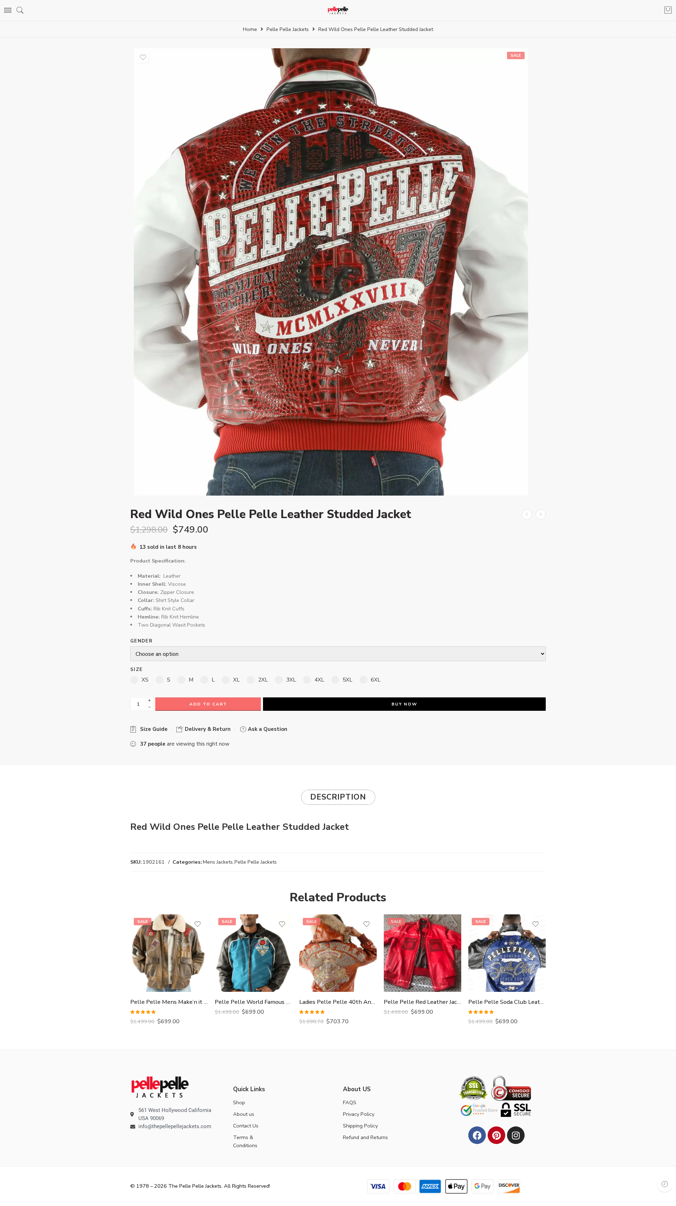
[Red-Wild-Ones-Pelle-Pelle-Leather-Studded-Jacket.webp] (331, 271)
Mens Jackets (218, 861)
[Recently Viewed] (664, 1184)
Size (136, 669)
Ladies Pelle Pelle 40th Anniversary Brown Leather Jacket (338, 1002)
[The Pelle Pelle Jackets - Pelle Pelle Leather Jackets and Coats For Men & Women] (338, 10)
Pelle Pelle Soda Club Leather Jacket (507, 1002)
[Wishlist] (143, 57)
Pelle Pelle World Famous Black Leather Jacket (253, 1002)
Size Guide (152, 729)
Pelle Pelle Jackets (288, 29)
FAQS (349, 1102)
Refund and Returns (365, 1137)
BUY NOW (404, 704)
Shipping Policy (360, 1125)
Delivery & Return (207, 729)
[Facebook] (477, 1135)
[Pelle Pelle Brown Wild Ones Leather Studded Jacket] (527, 514)
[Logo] (160, 1086)
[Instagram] (516, 1135)
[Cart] (668, 10)
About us (243, 1114)
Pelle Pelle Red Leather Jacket (422, 1002)
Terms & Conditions (245, 1141)
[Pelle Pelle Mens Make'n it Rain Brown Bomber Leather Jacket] (169, 953)
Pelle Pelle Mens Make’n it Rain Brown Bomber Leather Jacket (169, 1002)
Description (338, 797)
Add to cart (208, 704)
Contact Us (245, 1125)
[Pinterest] (496, 1135)
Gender (141, 641)
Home (250, 29)
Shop (239, 1102)
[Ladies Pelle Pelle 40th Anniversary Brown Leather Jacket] (338, 953)
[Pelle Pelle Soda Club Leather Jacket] (507, 953)
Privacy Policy (358, 1114)
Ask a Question (266, 729)
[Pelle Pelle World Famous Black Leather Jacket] (253, 953)
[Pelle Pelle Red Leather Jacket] (422, 953)
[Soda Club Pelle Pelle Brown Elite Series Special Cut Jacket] (541, 514)
